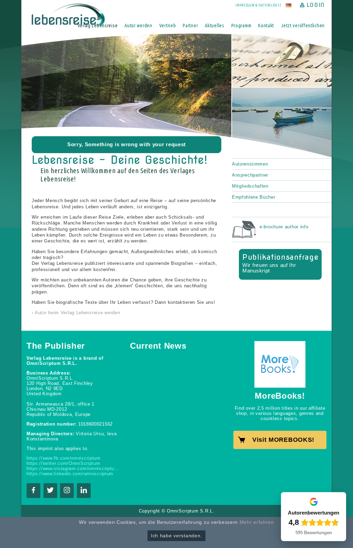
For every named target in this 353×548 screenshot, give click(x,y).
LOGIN (315, 5)
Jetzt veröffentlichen (303, 25)
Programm (241, 25)
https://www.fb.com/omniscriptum (64, 458)
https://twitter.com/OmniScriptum (63, 463)
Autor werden (138, 25)
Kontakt (266, 25)
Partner (190, 25)
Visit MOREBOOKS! (283, 439)
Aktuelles (214, 25)
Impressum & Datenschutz (258, 5)
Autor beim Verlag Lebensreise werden (77, 312)
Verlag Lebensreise (98, 25)
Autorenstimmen (250, 164)
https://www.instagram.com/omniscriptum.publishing (73, 468)
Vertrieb (167, 25)
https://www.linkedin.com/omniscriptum (70, 473)
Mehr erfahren (257, 522)
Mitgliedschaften (250, 186)
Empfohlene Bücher (253, 197)
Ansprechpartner (250, 175)
